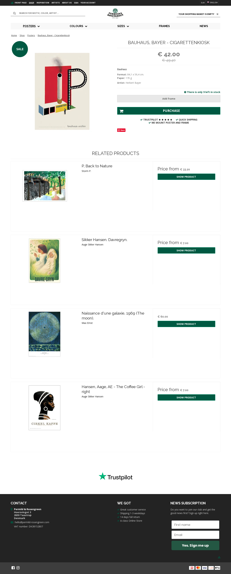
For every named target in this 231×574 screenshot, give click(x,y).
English (214, 2)
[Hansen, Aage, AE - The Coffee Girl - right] (44, 415)
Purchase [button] (171, 111)
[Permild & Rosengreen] (115, 13)
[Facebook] (13, 568)
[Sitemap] (219, 557)
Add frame (168, 98)
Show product (186, 176)
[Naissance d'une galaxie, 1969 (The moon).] (44, 342)
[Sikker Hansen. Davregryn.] (44, 268)
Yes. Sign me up (195, 545)
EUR (203, 3)
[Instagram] (18, 568)
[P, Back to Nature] (44, 195)
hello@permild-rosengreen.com (32, 522)
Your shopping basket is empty (196, 14)
